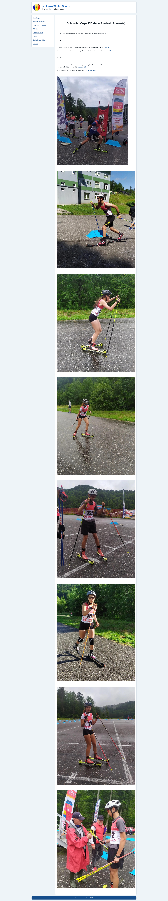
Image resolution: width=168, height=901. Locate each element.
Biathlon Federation (39, 21)
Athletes (35, 29)
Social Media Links (39, 40)
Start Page (36, 18)
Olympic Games (38, 32)
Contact (35, 44)
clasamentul (107, 47)
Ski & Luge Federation (40, 25)
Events (35, 36)
